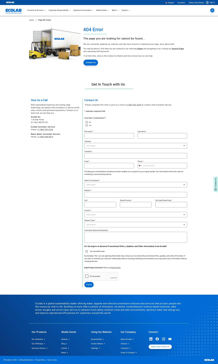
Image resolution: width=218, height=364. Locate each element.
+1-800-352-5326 (45, 130)
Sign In (212, 2)
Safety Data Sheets (196, 3)
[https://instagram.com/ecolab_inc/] (163, 339)
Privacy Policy (115, 268)
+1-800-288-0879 (45, 137)
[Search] (212, 10)
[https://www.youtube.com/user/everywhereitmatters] (170, 339)
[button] (211, 2)
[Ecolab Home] (14, 11)
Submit (89, 285)
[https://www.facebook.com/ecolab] (157, 339)
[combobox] (135, 145)
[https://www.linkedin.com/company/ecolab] (150, 339)
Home (31, 20)
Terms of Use (52, 360)
